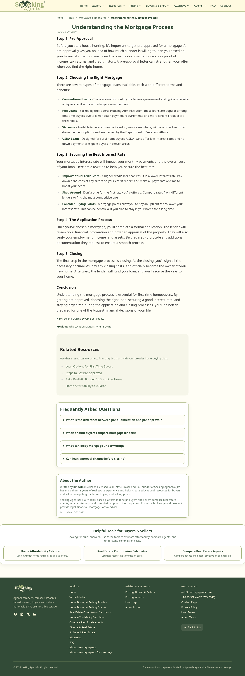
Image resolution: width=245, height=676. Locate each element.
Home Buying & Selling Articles (88, 602)
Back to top (194, 627)
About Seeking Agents (82, 647)
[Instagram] (21, 614)
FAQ (213, 5)
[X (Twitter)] (28, 614)
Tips (71, 17)
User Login (131, 602)
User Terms (188, 612)
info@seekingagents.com (196, 592)
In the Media (77, 597)
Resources (115, 5)
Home (84, 5)
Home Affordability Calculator (86, 386)
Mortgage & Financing (92, 17)
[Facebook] (15, 614)
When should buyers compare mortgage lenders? (101, 433)
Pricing (133, 5)
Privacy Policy (189, 607)
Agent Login (132, 607)
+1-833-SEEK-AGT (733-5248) (198, 597)
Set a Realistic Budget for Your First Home (94, 379)
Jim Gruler (79, 487)
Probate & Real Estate (82, 632)
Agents (198, 5)
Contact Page (189, 602)
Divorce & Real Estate (82, 627)
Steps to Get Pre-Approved (84, 373)
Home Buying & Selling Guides (87, 607)
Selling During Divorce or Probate (84, 318)
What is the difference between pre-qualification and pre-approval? (114, 420)
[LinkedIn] (34, 614)
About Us (226, 5)
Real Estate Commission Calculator (90, 612)
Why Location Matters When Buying (90, 326)
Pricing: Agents (134, 597)
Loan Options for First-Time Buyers (89, 366)
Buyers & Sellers (156, 5)
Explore (96, 5)
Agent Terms (189, 617)
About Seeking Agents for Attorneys (90, 652)
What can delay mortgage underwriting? (95, 446)
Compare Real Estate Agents (86, 622)
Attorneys (180, 5)
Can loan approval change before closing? (96, 459)
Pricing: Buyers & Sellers (140, 592)
